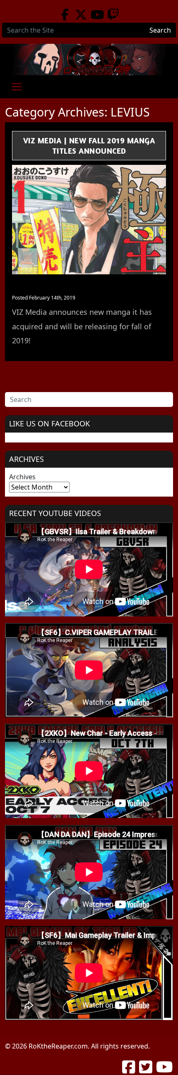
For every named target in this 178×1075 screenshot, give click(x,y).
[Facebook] (65, 14)
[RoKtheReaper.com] (89, 59)
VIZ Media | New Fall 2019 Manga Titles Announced (89, 145)
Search (160, 30)
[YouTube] (97, 14)
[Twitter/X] (81, 14)
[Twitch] (113, 14)
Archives (22, 476)
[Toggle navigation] (16, 86)
